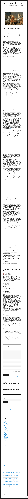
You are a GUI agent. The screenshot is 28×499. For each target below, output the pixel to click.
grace (14, 263)
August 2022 (5, 438)
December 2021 (6, 445)
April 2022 (5, 441)
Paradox (11, 481)
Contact (4, 494)
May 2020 (5, 465)
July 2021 (5, 450)
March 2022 (5, 442)
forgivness (12, 263)
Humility (17, 478)
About (4, 492)
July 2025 (5, 425)
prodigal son (16, 263)
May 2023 (5, 432)
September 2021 (6, 448)
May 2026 (5, 421)
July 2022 (5, 439)
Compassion (16, 473)
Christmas (12, 473)
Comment (4, 349)
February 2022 (6, 443)
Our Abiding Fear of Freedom (8, 412)
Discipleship (11, 475)
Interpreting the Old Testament (8, 413)
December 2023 (6, 430)
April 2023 (5, 433)
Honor (14, 478)
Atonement (5, 473)
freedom (4, 478)
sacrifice (4, 484)
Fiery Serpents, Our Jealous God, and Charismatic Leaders (12, 411)
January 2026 (5, 423)
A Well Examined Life (13, 3)
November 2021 (6, 446)
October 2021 (5, 447)
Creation (7, 475)
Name (4, 360)
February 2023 (6, 434)
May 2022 (5, 440)
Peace (14, 481)
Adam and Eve (9, 472)
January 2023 (5, 435)
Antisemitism (18, 472)
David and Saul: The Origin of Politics (9, 409)
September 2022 (6, 437)
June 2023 (5, 431)
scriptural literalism (9, 484)
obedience (8, 481)
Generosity (8, 478)
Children (8, 473)
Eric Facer (5, 263)
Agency (14, 472)
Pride (17, 481)
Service (14, 484)
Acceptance (5, 472)
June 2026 (5, 420)
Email (4, 364)
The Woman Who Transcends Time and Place (10, 410)
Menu (5, 9)
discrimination (16, 475)
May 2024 (5, 426)
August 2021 (5, 449)
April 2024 (5, 427)
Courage (4, 475)
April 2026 (5, 422)
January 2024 (5, 429)
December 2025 (6, 424)
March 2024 (5, 428)
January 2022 (5, 444)
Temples (17, 484)
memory (4, 481)
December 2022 (6, 436)
